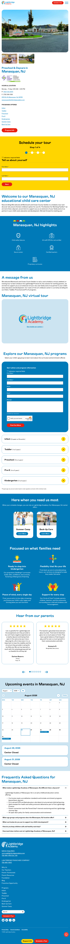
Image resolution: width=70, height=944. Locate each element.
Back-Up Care (6, 124)
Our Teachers (6, 870)
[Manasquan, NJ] (8, 3)
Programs (5, 888)
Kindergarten (6, 119)
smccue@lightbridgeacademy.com (13, 853)
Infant (3, 108)
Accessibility (25, 929)
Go (23, 691)
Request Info (27, 941)
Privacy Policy (5, 929)
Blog (3, 881)
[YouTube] (3, 920)
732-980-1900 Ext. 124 (9, 855)
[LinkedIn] (13, 920)
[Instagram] (6, 920)
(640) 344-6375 (8, 92)
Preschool (5, 113)
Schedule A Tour (58, 2)
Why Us (4, 867)
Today (65, 695)
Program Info (9, 130)
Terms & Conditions (15, 929)
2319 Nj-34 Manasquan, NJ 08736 (12, 97)
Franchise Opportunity (10, 883)
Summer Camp (6, 122)
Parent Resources (8, 875)
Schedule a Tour (41, 941)
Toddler (4, 111)
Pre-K (3, 116)
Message (9, 399)
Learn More (22, 534)
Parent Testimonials (8, 873)
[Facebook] (10, 920)
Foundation (6, 878)
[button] (30, 671)
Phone (8, 386)
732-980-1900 (7, 863)
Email (9, 393)
